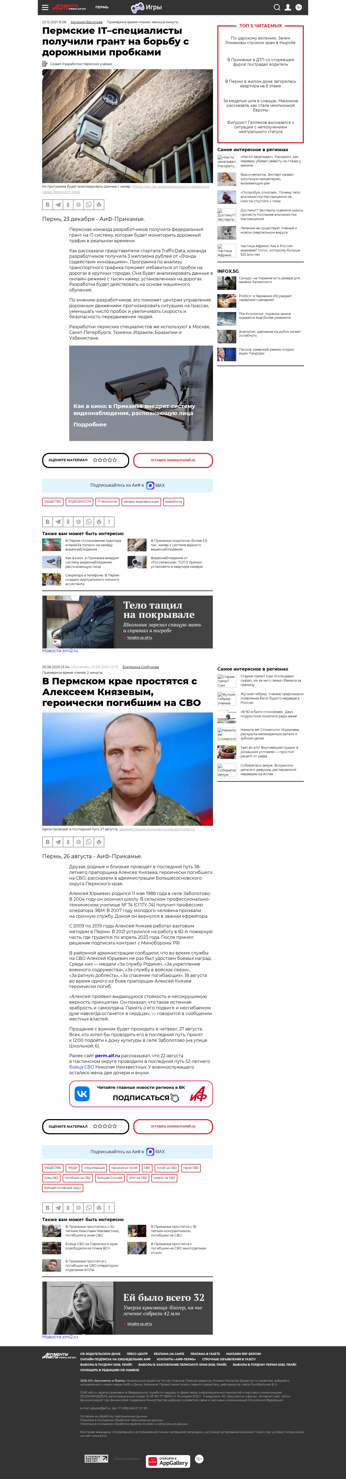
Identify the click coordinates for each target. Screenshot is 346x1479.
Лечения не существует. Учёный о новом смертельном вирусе (269, 230)
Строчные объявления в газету (229, 1359)
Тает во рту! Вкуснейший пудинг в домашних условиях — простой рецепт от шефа (269, 751)
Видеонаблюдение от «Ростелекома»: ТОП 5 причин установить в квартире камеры (177, 562)
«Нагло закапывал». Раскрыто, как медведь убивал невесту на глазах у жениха (271, 161)
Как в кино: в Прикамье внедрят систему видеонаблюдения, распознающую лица (134, 409)
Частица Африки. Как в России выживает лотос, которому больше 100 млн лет (270, 250)
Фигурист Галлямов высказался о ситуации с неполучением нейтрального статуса (260, 127)
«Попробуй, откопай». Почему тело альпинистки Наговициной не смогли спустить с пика (270, 196)
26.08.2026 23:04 (55, 667)
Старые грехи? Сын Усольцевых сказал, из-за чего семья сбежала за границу (271, 680)
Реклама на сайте (169, 1354)
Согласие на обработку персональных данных (113, 1416)
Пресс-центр (137, 1354)
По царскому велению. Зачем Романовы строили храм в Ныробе (260, 40)
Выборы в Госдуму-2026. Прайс (106, 1365)
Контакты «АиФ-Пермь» (176, 1359)
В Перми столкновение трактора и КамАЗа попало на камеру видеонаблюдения (93, 545)
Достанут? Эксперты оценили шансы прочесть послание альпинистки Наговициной (272, 214)
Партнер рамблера (127, 1458)
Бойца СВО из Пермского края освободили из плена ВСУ (91, 1246)
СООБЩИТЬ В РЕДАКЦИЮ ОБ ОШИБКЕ (109, 1370)
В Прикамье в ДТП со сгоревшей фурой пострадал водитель (260, 62)
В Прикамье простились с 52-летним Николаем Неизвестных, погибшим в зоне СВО (92, 1231)
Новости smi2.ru (60, 650)
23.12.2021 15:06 (54, 22)
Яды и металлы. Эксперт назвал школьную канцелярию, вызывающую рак (267, 179)
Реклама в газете (205, 1354)
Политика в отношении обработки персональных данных (121, 1420)
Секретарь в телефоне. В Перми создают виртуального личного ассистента (92, 579)
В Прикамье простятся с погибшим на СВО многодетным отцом (178, 1248)
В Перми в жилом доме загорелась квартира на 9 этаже (260, 83)
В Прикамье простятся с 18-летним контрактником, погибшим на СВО (174, 1231)
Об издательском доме (100, 1354)
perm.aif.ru (107, 1055)
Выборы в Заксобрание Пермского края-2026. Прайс (182, 1365)
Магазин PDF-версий (243, 1354)
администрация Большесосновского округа (157, 829)
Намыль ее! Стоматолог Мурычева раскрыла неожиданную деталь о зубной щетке (270, 734)
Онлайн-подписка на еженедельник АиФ (115, 1359)
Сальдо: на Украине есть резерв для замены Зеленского (269, 280)
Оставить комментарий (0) (173, 460)
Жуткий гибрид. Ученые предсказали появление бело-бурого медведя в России (272, 698)
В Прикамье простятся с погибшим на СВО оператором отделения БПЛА (91, 1265)
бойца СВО (81, 1067)
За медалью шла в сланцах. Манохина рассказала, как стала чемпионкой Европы (260, 105)
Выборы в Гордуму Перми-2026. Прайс (265, 1365)
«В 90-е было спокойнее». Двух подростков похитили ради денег (269, 714)
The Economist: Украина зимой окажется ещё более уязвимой (265, 316)
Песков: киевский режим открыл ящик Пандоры (266, 351)
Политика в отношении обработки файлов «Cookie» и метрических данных (134, 1424)
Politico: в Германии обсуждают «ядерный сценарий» (265, 298)
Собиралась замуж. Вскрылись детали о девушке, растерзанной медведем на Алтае (268, 769)
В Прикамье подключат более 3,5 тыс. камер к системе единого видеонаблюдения (179, 545)
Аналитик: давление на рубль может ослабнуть (270, 333)
